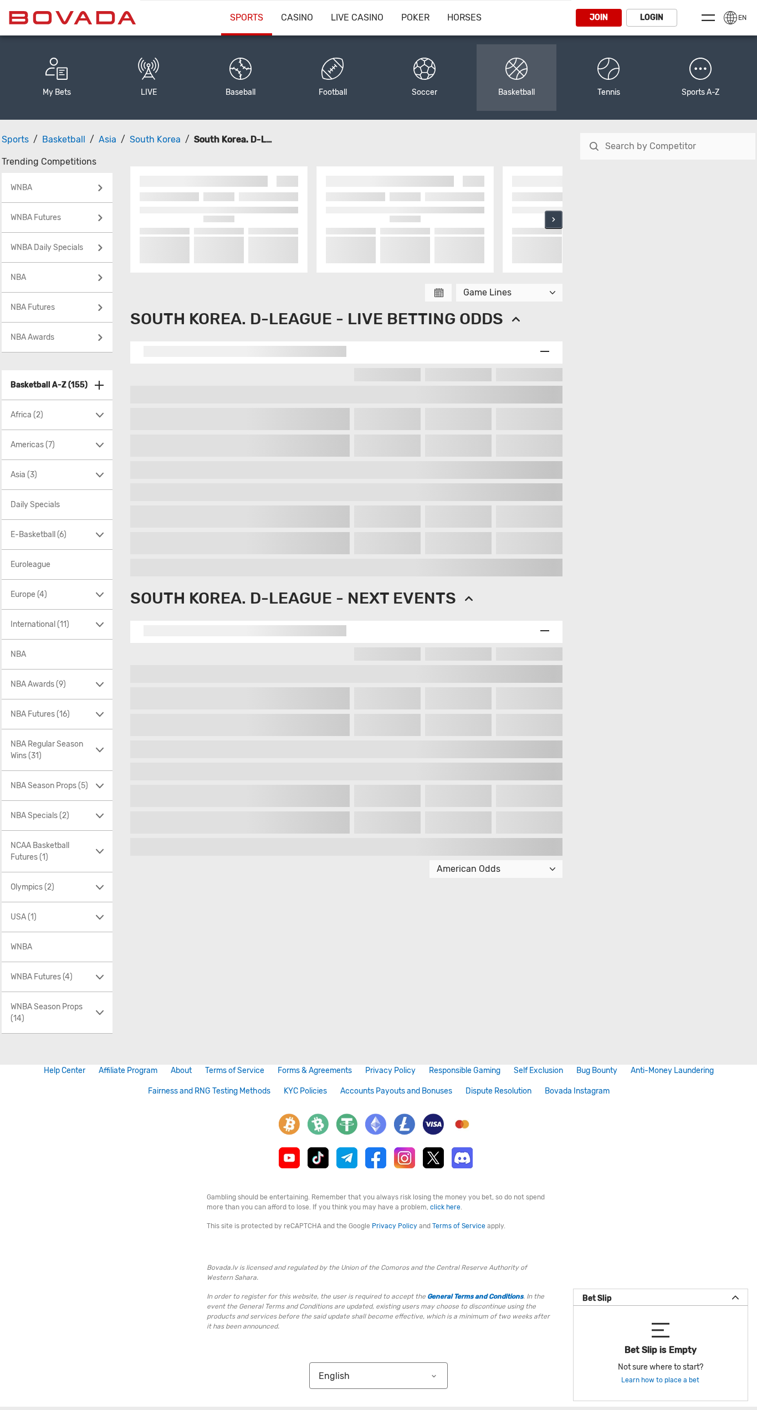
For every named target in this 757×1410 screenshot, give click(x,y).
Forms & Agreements (315, 1070)
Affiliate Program (128, 1070)
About (181, 1070)
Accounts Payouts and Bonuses (396, 1091)
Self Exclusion (538, 1070)
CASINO (297, 17)
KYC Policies (305, 1091)
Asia (107, 139)
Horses (464, 17)
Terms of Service (234, 1070)
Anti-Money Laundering (672, 1070)
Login (651, 17)
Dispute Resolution (498, 1091)
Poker (415, 17)
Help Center (64, 1070)
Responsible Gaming (464, 1070)
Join (599, 17)
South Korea (155, 139)
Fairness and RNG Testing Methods (209, 1091)
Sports (246, 17)
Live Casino (357, 17)
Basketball (63, 139)
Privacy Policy (390, 1070)
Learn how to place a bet (660, 1380)
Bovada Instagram (577, 1091)
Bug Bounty (596, 1070)
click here (445, 1207)
